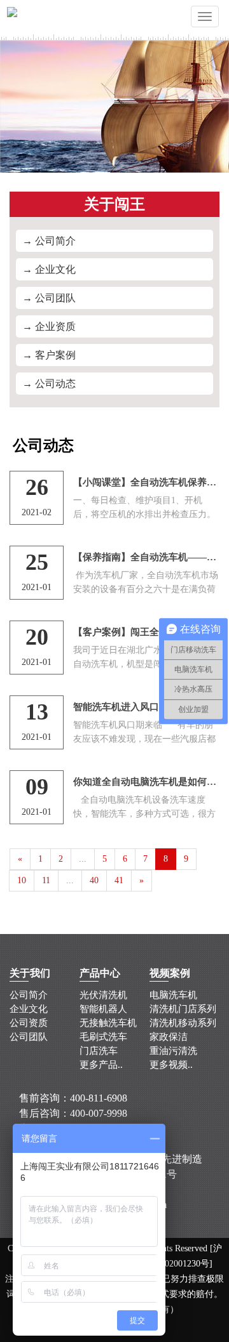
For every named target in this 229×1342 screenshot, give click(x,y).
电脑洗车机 (173, 995)
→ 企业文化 (49, 269)
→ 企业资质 (49, 326)
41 (118, 880)
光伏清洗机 (103, 995)
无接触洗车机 (108, 1023)
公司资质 (29, 1023)
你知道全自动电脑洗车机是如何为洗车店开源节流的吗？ (146, 782)
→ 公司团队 (49, 298)
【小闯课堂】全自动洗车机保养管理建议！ (146, 482)
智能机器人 (103, 1009)
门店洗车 (99, 1051)
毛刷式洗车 (103, 1037)
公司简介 (29, 995)
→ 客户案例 (49, 355)
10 (21, 880)
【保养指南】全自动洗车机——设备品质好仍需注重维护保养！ (146, 557)
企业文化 (29, 1009)
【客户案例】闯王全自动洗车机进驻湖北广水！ (146, 632)
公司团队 (29, 1037)
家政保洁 (168, 1037)
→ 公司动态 (49, 383)
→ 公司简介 (49, 240)
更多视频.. (171, 1065)
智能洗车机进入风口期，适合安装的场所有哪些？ (146, 707)
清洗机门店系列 (182, 1009)
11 (46, 880)
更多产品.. (101, 1065)
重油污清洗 (173, 1051)
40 (94, 880)
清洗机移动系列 (182, 1023)
